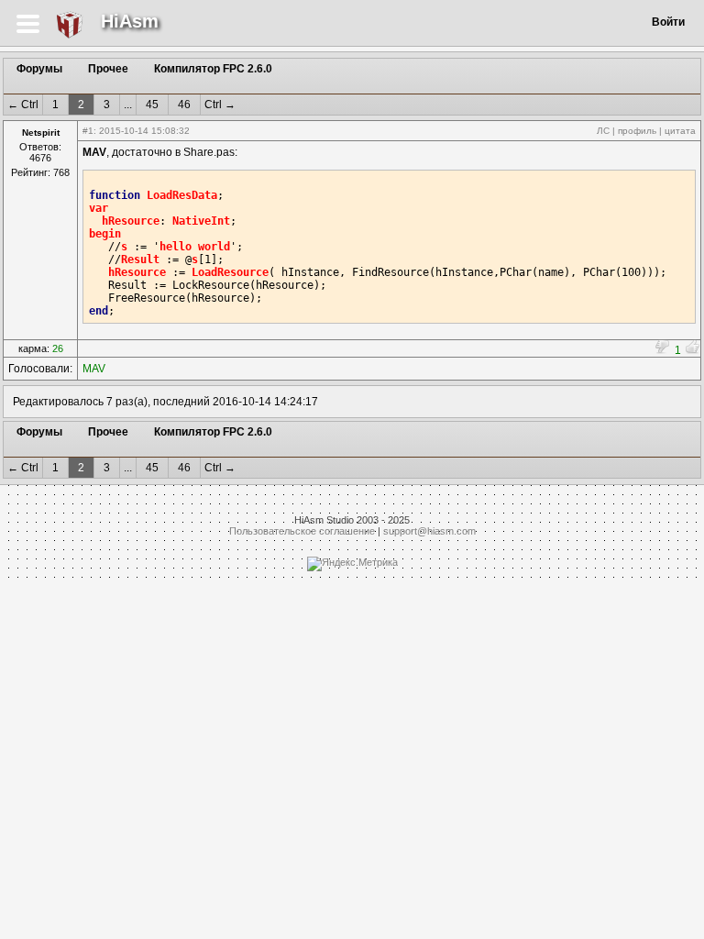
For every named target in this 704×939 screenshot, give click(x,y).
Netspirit (41, 132)
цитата (680, 131)
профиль (637, 131)
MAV (93, 368)
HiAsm (130, 21)
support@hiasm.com (429, 530)
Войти (668, 22)
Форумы (39, 68)
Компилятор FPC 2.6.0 (213, 68)
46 (184, 104)
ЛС (603, 131)
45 (152, 104)
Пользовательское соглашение (302, 530)
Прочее (108, 68)
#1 (88, 131)
